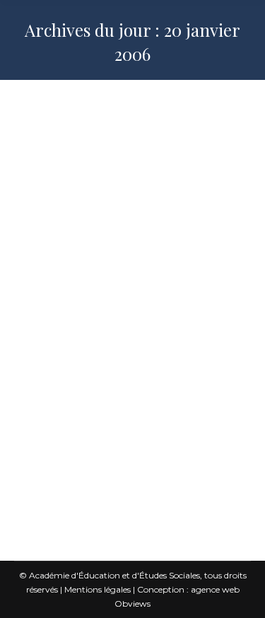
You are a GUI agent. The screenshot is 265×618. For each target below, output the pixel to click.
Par (89, 225)
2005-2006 (56, 197)
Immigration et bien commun (146, 197)
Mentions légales (97, 589)
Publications (57, 211)
